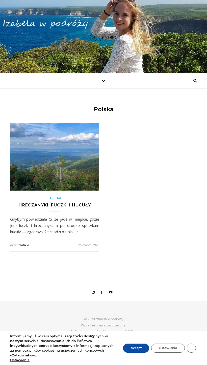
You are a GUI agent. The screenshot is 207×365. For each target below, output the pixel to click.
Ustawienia (20, 360)
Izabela (24, 245)
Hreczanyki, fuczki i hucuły (55, 205)
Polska (55, 198)
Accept (136, 348)
